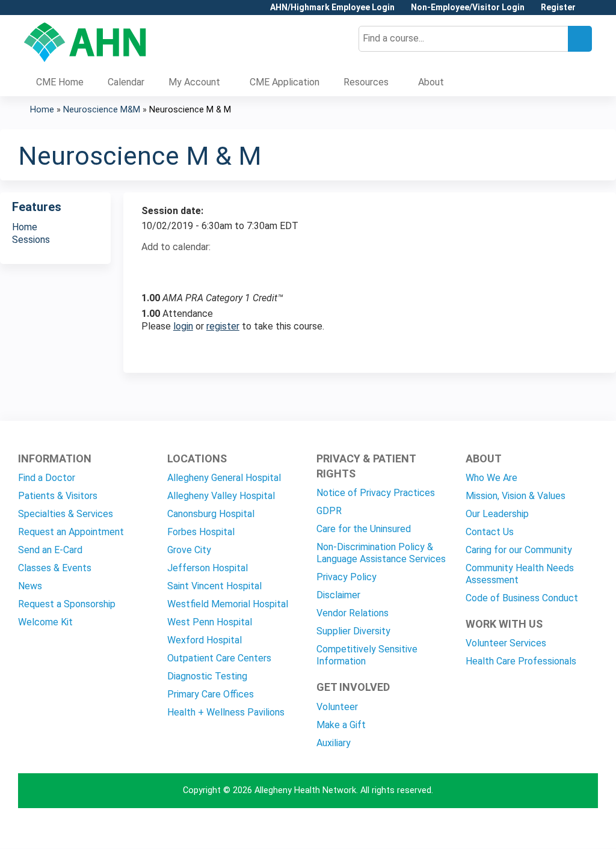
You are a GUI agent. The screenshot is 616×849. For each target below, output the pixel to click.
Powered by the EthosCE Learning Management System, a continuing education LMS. (555, 829)
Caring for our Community (519, 550)
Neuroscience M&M (101, 110)
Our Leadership (497, 514)
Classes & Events (54, 568)
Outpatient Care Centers (219, 658)
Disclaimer (338, 595)
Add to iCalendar (208, 268)
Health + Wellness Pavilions (226, 712)
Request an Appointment (71, 532)
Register (558, 7)
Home (42, 110)
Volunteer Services (506, 643)
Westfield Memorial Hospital (227, 604)
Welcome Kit (45, 622)
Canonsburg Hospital (210, 514)
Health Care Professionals (521, 661)
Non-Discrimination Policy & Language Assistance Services (381, 553)
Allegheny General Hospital (224, 477)
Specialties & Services (65, 514)
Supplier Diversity (353, 631)
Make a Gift (341, 725)
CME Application (284, 82)
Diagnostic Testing (207, 676)
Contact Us (490, 532)
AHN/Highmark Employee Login (332, 7)
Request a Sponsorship (67, 604)
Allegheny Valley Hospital (221, 495)
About (431, 82)
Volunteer (337, 707)
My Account (194, 82)
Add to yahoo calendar (180, 269)
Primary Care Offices (210, 694)
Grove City (189, 550)
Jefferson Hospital (207, 568)
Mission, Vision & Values (515, 495)
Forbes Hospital (201, 532)
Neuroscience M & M (190, 110)
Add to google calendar (153, 269)
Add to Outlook (236, 269)
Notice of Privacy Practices (375, 492)
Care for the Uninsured (363, 529)
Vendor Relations (352, 613)
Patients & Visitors (57, 495)
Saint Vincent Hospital (214, 586)
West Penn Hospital (209, 622)
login (183, 326)
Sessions (31, 239)
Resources (366, 82)
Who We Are (491, 477)
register (222, 326)
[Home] (85, 42)
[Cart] (588, 11)
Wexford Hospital (204, 640)
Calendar (126, 82)
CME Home (60, 82)
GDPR (329, 510)
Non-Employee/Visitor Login (468, 7)
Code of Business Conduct (522, 598)
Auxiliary (333, 743)
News (30, 586)
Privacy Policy (346, 577)
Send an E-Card (50, 550)
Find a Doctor (46, 477)
